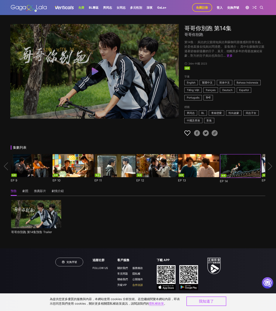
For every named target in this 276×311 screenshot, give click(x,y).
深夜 (150, 7)
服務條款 (137, 268)
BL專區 (94, 7)
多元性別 (136, 7)
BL (202, 112)
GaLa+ (162, 7)
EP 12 (140, 180)
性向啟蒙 (233, 112)
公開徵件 (137, 279)
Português (193, 97)
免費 (81, 7)
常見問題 (122, 273)
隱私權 (136, 273)
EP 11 (98, 180)
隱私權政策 (156, 303)
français (211, 90)
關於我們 (122, 268)
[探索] (254, 7)
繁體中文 (207, 82)
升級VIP (122, 284)
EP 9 (14, 180)
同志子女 (251, 112)
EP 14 (224, 181)
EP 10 (56, 180)
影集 (209, 120)
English (191, 82)
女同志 (121, 7)
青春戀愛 (216, 112)
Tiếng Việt (193, 90)
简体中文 (224, 82)
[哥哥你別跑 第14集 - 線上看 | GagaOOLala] (29, 7)
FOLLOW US (100, 268)
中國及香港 (193, 120)
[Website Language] (247, 7)
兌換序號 (233, 7)
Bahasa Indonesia (247, 82)
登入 (220, 7)
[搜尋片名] (261, 7)
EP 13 (182, 180)
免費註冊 (202, 7)
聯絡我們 (122, 279)
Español (244, 90)
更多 (230, 55)
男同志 (107, 7)
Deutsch (227, 90)
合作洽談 (137, 284)
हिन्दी (208, 97)
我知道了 (206, 301)
